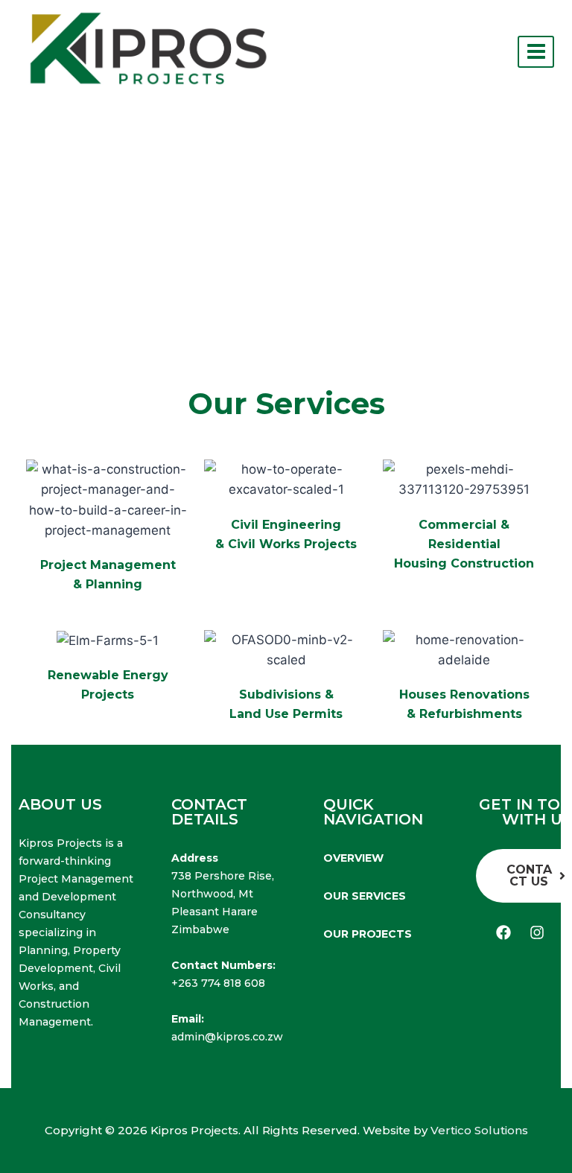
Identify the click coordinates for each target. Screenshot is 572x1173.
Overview (353, 858)
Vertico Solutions (479, 1130)
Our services (364, 896)
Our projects (367, 934)
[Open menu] (536, 52)
